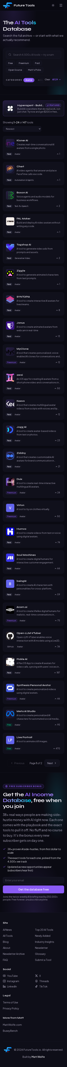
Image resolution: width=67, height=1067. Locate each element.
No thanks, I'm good (33, 563)
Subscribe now (33, 555)
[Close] (59, 502)
